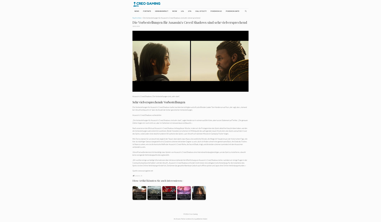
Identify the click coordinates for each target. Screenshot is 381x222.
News (136, 11)
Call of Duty (201, 11)
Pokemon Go (216, 11)
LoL (182, 11)
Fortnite (147, 11)
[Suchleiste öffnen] (246, 11)
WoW (174, 11)
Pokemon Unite (232, 11)
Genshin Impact (161, 11)
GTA (189, 11)
